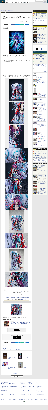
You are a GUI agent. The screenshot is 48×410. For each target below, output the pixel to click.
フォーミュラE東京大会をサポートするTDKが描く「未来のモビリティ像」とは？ (41, 41)
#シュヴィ (21, 291)
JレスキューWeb (31, 387)
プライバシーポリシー (27, 399)
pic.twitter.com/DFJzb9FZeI (24, 297)
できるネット (4, 394)
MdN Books (30, 391)
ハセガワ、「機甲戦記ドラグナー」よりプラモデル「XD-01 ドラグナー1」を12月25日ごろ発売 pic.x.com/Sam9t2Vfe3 (40, 59)
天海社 (38, 383)
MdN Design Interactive (32, 393)
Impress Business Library (13, 386)
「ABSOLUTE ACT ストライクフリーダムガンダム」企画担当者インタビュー (41, 176)
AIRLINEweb (30, 383)
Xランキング (37, 51)
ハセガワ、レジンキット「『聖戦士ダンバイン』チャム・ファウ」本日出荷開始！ (41, 81)
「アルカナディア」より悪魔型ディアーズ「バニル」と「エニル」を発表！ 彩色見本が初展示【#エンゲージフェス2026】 (41, 146)
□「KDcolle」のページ (6, 348)
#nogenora (18, 297)
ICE (36, 382)
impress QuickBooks (39, 386)
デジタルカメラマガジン (5, 393)
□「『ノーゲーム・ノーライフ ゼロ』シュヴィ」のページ (11, 349)
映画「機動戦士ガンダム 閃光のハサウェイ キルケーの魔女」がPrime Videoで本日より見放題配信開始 (40, 158)
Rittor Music (21, 382)
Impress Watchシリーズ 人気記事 (40, 148)
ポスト (6, 342)
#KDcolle (14, 297)
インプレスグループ (36, 399)
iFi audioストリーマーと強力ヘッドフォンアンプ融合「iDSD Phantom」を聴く (41, 28)
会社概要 (32, 399)
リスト (9, 342)
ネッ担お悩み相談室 (4, 390)
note (22, 342)
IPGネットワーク (38, 390)
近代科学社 (21, 393)
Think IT (3, 383)
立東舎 (21, 387)
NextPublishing (12, 394)
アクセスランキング (38, 10)
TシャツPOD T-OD (23, 386)
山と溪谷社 (21, 389)
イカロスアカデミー (31, 389)
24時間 (38, 149)
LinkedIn (27, 342)
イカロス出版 (29, 382)
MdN (28, 390)
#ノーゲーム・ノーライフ (10, 291)
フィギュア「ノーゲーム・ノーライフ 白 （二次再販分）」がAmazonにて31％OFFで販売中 (27, 366)
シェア (13, 342)
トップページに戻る (16, 376)
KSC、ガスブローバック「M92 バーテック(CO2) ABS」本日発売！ (41, 76)
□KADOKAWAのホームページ (7, 347)
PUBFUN (37, 387)
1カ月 (45, 149)
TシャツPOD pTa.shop (40, 391)
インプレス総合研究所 (5, 386)
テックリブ (29, 394)
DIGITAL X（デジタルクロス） (14, 389)
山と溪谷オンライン (23, 390)
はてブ (18, 342)
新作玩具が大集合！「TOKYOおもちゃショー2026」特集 (40, 163)
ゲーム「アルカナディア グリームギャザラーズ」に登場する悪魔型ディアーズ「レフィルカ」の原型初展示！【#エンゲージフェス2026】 (41, 141)
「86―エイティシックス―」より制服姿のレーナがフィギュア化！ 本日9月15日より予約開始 (11, 357)
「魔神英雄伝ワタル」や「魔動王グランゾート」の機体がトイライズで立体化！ (41, 192)
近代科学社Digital (22, 394)
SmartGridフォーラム (13, 383)
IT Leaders (3, 387)
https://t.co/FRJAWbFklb (9, 297)
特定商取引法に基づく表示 (43, 399)
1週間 (41, 149)
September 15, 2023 (23, 299)
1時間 (34, 149)
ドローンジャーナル (4, 389)
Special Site (37, 25)
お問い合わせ (10, 399)
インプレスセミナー (12, 387)
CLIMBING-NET (22, 391)
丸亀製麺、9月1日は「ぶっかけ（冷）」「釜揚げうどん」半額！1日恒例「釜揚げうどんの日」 (40, 152)
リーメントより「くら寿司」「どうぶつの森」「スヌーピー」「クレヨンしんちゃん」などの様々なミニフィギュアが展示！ (41, 190)
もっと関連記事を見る (16, 373)
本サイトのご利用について (4, 399)
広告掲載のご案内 (15, 399)
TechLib (30, 395)
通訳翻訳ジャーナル (31, 386)
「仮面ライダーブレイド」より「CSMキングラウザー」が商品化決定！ (41, 186)
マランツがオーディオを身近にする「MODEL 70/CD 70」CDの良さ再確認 (41, 32)
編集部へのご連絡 (21, 399)
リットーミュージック (23, 383)
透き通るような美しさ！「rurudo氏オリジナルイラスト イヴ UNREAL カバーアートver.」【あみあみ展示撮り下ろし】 (41, 126)
